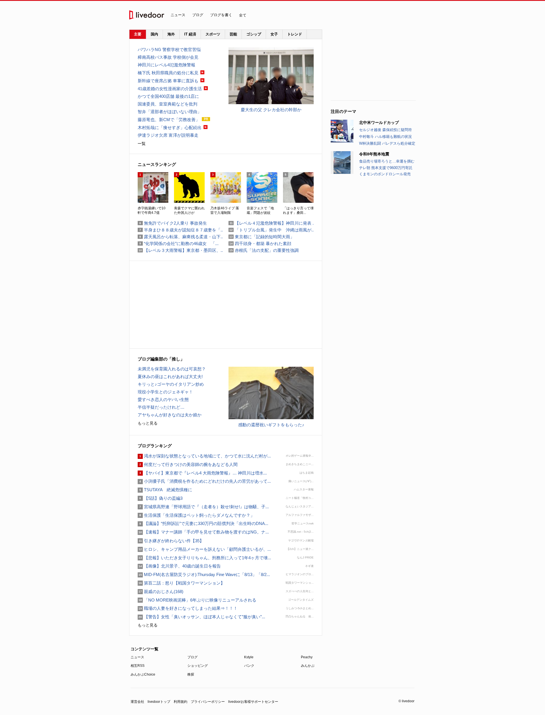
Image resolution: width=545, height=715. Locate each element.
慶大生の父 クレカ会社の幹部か (271, 109)
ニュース (178, 15)
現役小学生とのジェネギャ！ (165, 391)
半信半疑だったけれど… (161, 407)
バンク (249, 666)
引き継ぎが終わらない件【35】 (171, 541)
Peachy (307, 657)
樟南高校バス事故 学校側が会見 (168, 57)
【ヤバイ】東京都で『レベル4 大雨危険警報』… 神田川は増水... (202, 473)
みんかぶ (308, 666)
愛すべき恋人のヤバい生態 (163, 399)
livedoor (146, 15)
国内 (154, 34)
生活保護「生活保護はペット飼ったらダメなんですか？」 (196, 515)
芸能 (233, 34)
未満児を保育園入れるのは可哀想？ (172, 368)
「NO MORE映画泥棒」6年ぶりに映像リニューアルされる (197, 600)
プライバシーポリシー (208, 702)
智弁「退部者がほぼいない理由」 (170, 111)
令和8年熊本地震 (374, 154)
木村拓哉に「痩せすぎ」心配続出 (170, 127)
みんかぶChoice (143, 674)
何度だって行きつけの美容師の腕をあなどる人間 (188, 464)
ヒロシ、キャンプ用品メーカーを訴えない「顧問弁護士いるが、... (204, 549)
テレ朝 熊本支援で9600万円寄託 (385, 168)
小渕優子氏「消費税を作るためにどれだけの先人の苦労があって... (204, 481)
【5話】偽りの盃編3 (160, 498)
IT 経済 (190, 34)
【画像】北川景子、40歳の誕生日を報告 (179, 566)
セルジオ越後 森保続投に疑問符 (385, 130)
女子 (274, 34)
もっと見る (148, 423)
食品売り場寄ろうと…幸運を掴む (386, 161)
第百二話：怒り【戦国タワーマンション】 (181, 583)
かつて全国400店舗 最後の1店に (168, 96)
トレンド (294, 34)
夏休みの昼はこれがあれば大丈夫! (170, 376)
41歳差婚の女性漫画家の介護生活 (170, 88)
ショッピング (197, 666)
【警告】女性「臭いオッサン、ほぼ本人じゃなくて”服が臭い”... (201, 617)
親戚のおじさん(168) (160, 591)
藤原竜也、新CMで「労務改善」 (169, 119)
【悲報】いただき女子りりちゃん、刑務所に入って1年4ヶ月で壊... (204, 558)
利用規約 (180, 702)
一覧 (142, 143)
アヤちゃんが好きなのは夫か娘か (170, 414)
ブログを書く (221, 15)
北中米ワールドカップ (379, 122)
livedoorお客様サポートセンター (253, 702)
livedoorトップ (159, 702)
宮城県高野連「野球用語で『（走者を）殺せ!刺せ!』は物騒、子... (203, 507)
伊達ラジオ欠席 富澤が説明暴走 (168, 135)
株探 (190, 674)
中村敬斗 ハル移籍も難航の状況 (385, 136)
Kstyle (248, 657)
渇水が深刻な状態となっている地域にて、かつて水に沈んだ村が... (204, 456)
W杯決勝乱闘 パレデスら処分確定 (387, 143)
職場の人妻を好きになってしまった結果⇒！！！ (188, 608)
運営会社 (137, 702)
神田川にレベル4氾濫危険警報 (169, 64)
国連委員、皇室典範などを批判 (167, 104)
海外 (171, 34)
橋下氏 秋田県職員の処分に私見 (168, 72)
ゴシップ (253, 34)
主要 (137, 34)
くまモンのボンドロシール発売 (385, 174)
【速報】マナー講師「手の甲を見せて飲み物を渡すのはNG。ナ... (203, 532)
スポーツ (213, 34)
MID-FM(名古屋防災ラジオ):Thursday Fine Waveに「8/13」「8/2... (204, 574)
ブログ (197, 15)
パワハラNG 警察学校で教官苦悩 (169, 49)
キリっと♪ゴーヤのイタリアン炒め (171, 384)
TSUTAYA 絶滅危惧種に (165, 490)
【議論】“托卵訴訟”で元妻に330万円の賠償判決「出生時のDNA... (203, 523)
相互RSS (137, 666)
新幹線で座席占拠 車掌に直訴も (168, 80)
